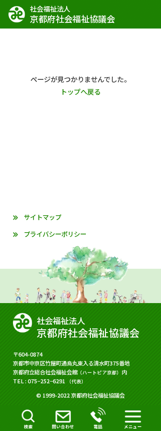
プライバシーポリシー (55, 233)
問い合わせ (63, 426)
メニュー (133, 426)
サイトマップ (42, 217)
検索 (28, 426)
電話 (97, 426)
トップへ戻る (80, 91)
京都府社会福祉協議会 (72, 14)
